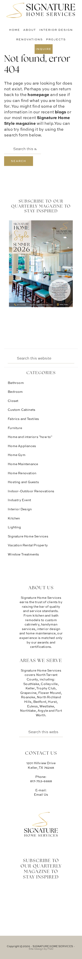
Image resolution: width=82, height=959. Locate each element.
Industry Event (19, 500)
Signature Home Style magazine (37, 120)
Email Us (41, 794)
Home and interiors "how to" (30, 437)
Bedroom (15, 391)
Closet (13, 401)
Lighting (14, 527)
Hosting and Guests (23, 482)
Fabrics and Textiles (23, 419)
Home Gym (17, 455)
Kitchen (14, 518)
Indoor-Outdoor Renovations (31, 491)
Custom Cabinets (21, 409)
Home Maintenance (23, 464)
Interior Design (20, 509)
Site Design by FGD (41, 948)
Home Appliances (22, 446)
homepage (38, 94)
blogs (60, 112)
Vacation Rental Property (28, 545)
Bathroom (16, 382)
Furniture (15, 428)
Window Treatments (23, 554)
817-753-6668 (41, 781)
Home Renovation (22, 473)
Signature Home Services (41, 10)
